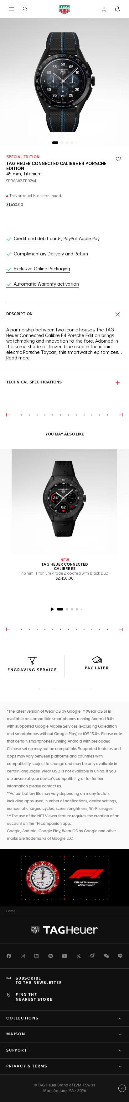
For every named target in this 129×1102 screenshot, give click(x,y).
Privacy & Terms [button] (26, 1066)
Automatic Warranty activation (46, 284)
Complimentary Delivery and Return (51, 254)
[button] (104, 9)
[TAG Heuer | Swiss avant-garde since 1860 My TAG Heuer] (64, 930)
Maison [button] (15, 1034)
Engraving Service (32, 670)
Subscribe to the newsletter (39, 981)
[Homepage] (64, 9)
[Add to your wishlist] (118, 159)
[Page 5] (76, 142)
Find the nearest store (34, 997)
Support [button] (16, 1050)
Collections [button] (22, 1018)
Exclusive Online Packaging (42, 269)
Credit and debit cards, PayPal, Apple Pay (57, 239)
